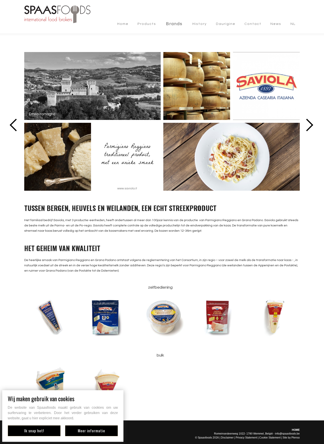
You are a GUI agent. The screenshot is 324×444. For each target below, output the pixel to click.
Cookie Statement (270, 437)
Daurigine (225, 24)
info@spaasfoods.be (287, 433)
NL (293, 24)
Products (147, 24)
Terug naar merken (45, 44)
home (296, 430)
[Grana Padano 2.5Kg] (105, 385)
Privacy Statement (246, 437)
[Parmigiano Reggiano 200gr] (49, 317)
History (199, 24)
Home (122, 24)
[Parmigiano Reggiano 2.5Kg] (49, 385)
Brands (174, 24)
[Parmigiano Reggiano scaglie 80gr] (162, 317)
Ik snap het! (34, 430)
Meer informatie (91, 430)
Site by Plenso (291, 437)
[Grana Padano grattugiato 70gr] (218, 317)
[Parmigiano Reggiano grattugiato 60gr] (105, 317)
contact (252, 24)
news (275, 24)
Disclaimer (227, 437)
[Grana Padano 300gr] (274, 317)
